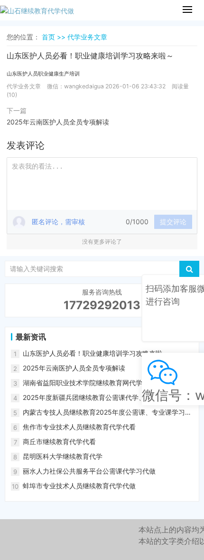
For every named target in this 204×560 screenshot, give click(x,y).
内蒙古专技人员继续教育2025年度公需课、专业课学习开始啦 (107, 412)
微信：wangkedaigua (75, 86)
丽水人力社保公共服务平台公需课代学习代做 (89, 471)
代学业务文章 (87, 37)
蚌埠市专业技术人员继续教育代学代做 (79, 486)
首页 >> (54, 37)
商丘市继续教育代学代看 (59, 441)
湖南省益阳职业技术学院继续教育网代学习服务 (92, 383)
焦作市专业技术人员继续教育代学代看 (79, 427)
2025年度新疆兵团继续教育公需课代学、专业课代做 (100, 397)
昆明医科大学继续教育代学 (62, 456)
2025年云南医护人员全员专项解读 (58, 122)
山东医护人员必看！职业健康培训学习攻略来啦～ (96, 353)
